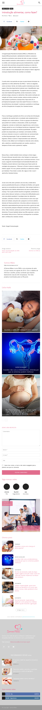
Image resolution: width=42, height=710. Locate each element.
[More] (29, 22)
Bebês (11, 8)
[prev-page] (3, 420)
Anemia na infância (34, 251)
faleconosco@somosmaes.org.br (20, 642)
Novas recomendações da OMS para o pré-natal (10, 251)
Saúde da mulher (20, 367)
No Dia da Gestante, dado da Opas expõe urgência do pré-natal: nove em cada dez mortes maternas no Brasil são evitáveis (21, 412)
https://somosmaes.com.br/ (11, 265)
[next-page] (6, 420)
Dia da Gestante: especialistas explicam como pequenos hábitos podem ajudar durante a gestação (26, 601)
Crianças (21, 327)
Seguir (16, 483)
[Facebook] (4, 647)
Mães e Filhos (5, 8)
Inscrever (26, 483)
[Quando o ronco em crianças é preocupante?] (21, 311)
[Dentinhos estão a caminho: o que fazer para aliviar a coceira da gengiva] (7, 671)
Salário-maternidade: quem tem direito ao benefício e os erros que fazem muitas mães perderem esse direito (26, 588)
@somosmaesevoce (28, 616)
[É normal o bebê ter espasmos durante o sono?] (7, 662)
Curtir (7, 483)
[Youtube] (13, 647)
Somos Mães (8, 16)
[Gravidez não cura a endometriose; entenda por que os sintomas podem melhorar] (21, 353)
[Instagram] (9, 647)
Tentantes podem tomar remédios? (23, 678)
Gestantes (20, 407)
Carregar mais (20, 610)
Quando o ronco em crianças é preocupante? (21, 330)
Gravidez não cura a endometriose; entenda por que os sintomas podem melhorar (21, 371)
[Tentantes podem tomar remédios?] (7, 681)
